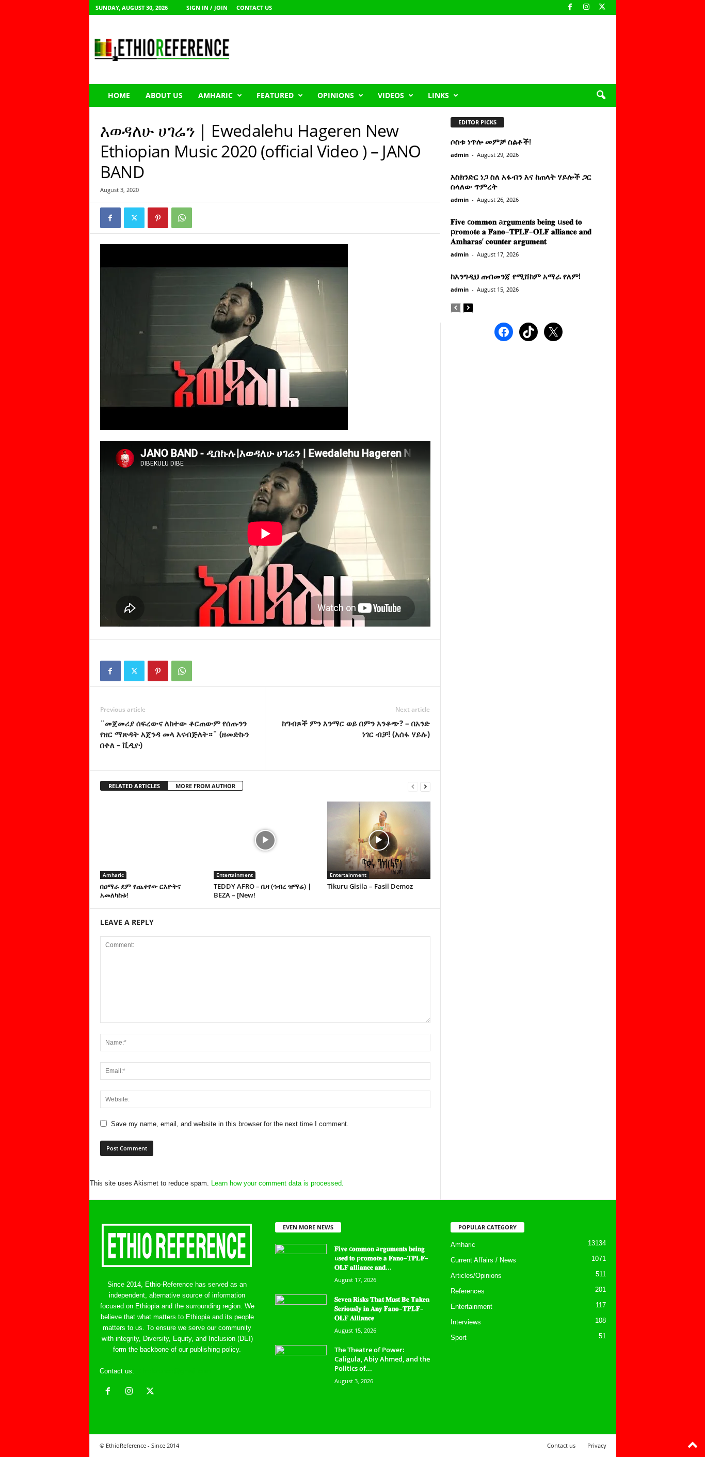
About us (164, 95)
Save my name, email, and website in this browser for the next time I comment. (230, 1124)
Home (119, 95)
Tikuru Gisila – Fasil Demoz (370, 886)
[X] (602, 7)
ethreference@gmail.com (173, 1371)
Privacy (596, 1445)
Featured (275, 95)
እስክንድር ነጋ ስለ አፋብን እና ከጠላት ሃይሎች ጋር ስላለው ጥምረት (521, 181)
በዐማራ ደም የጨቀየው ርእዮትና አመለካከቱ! (140, 891)
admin (460, 154)
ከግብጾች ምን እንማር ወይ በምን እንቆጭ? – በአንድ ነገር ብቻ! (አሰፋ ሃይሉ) (356, 728)
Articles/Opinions (476, 1275)
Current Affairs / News (483, 1260)
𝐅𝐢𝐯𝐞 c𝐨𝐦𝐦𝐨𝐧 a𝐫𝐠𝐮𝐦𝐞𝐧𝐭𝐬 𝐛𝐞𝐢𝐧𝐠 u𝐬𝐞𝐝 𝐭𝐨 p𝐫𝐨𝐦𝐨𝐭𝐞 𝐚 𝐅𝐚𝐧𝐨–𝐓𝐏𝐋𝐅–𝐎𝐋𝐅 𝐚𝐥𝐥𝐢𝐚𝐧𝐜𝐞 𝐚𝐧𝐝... (381, 1258)
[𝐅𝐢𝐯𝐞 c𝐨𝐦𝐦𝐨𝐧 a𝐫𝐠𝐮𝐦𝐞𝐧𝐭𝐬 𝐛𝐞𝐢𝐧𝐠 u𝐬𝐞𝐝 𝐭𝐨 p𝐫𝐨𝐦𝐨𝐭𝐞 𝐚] (301, 1263)
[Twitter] (134, 217)
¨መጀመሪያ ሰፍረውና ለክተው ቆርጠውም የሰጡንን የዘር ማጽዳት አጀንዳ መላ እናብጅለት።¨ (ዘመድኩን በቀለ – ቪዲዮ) (174, 734)
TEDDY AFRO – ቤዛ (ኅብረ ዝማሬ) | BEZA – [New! (262, 891)
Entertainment (234, 874)
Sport (459, 1337)
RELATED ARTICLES (134, 786)
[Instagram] (586, 7)
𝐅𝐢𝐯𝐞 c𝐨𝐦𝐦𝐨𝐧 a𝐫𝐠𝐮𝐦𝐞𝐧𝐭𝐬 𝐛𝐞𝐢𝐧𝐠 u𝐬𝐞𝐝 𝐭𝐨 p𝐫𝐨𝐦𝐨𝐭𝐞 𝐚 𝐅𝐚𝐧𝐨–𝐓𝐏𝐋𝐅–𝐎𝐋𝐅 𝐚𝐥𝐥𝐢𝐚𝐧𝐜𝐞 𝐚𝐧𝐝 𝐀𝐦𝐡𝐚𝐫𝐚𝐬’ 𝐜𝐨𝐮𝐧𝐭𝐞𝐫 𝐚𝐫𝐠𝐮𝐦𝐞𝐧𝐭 (521, 231)
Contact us (254, 7)
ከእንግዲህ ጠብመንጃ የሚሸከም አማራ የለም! (516, 276)
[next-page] (425, 786)
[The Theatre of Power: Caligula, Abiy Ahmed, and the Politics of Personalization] (301, 1364)
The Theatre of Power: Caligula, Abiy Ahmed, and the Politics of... (382, 1359)
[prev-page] (413, 786)
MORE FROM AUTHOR (205, 786)
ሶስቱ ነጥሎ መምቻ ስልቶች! (491, 141)
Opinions (335, 95)
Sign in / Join (207, 7)
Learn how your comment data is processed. (277, 1183)
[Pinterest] (158, 217)
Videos (391, 95)
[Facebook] (570, 7)
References (468, 1291)
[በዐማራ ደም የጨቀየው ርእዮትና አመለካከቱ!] (151, 840)
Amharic (215, 95)
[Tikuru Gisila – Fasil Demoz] (378, 840)
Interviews (466, 1322)
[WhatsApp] (181, 217)
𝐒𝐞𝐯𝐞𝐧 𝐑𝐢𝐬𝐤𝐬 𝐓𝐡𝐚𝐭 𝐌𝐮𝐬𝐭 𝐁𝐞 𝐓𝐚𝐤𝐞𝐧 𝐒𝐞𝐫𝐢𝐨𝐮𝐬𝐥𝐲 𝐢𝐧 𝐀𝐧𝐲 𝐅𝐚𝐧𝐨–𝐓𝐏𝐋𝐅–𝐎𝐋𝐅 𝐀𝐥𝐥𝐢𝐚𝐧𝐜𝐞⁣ (381, 1308)
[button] (600, 95)
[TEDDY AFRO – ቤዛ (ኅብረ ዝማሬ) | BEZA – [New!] (265, 840)
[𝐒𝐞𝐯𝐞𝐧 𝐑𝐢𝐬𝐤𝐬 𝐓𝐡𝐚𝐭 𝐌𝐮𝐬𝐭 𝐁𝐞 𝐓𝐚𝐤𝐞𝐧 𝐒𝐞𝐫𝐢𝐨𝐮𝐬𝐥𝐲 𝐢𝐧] (301, 1313)
